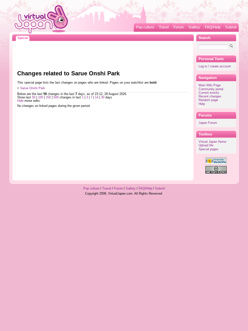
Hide (20, 100)
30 (102, 97)
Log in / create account (215, 66)
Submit (230, 27)
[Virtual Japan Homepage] (41, 19)
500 (56, 97)
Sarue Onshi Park (32, 88)
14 (96, 97)
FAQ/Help (212, 27)
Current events (209, 93)
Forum (178, 27)
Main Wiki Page (210, 85)
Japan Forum (208, 123)
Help (202, 104)
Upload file (206, 145)
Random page (208, 100)
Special (22, 38)
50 (33, 97)
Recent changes (210, 96)
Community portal (211, 89)
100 (40, 97)
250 (48, 97)
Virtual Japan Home (212, 141)
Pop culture (145, 27)
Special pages (208, 149)
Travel (164, 27)
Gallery (194, 27)
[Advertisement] (103, 54)
